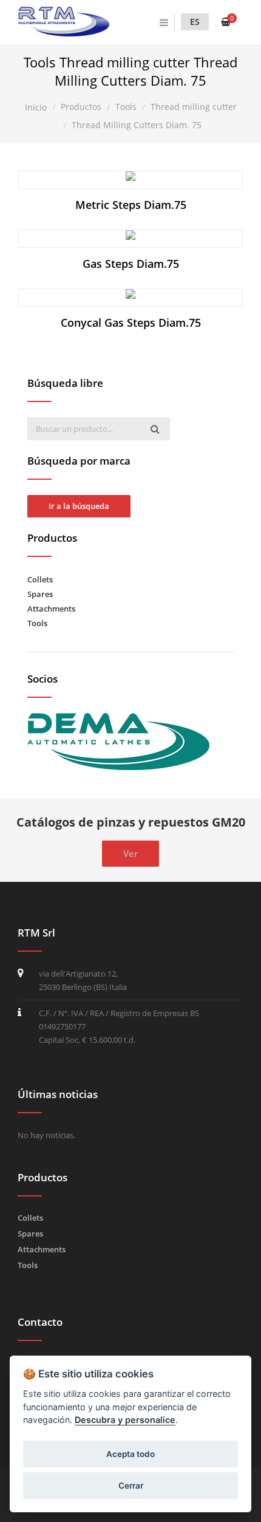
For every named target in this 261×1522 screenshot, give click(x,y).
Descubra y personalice (125, 1420)
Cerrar (130, 1485)
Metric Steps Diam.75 (130, 204)
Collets (40, 579)
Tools (37, 623)
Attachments (51, 608)
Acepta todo (130, 1454)
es (195, 21)
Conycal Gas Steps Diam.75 (131, 322)
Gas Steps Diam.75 (131, 263)
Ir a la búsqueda (79, 505)
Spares (40, 594)
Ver (136, 179)
